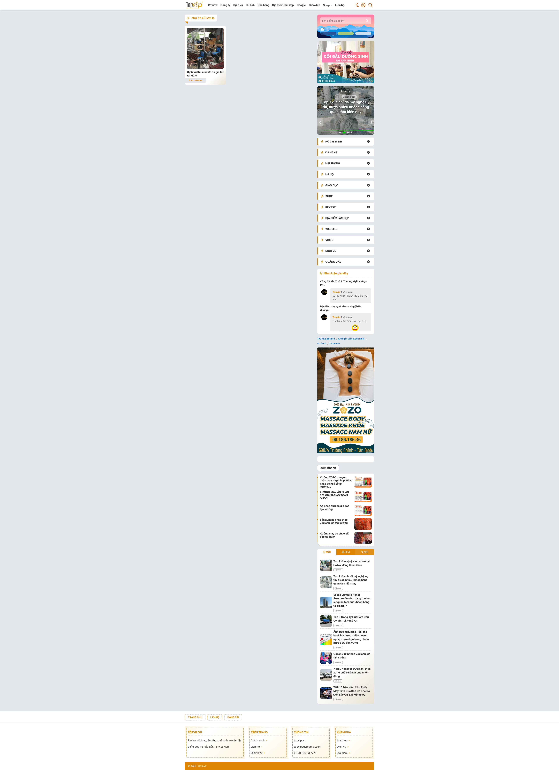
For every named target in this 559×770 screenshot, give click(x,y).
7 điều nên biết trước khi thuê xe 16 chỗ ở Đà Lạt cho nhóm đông (352, 672)
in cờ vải (321, 343)
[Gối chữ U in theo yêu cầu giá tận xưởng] (326, 658)
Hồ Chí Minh (196, 80)
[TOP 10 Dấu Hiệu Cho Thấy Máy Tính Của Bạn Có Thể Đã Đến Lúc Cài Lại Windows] (326, 693)
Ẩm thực (342, 740)
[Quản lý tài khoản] (363, 5)
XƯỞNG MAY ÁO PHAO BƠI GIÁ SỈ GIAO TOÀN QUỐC (334, 495)
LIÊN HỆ (214, 717)
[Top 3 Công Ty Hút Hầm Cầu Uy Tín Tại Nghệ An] (326, 621)
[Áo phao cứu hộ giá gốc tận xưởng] (363, 510)
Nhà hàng (263, 5)
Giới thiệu (257, 752)
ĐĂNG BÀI (233, 717)
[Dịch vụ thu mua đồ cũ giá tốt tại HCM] (205, 67)
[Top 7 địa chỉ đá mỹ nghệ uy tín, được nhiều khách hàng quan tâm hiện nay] (326, 582)
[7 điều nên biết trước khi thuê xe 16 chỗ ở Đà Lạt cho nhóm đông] (326, 675)
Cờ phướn (334, 343)
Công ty (225, 5)
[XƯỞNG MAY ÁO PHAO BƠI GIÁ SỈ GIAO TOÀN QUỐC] (363, 496)
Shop (326, 5)
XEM (347, 552)
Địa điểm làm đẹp (283, 5)
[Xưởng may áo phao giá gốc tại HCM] (363, 538)
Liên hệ (339, 5)
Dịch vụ (238, 5)
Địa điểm (342, 752)
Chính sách (258, 740)
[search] (367, 20)
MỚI (328, 552)
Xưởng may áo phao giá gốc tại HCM (334, 535)
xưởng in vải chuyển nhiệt (351, 338)
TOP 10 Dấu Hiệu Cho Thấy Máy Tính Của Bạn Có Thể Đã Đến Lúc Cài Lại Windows (351, 691)
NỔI (365, 552)
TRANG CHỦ (195, 717)
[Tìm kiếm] (370, 5)
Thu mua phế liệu (326, 338)
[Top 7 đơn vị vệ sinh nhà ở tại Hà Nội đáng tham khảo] (326, 565)
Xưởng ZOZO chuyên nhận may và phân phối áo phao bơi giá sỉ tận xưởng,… (336, 482)
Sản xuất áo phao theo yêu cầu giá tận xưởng (334, 521)
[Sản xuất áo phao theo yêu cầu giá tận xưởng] (363, 524)
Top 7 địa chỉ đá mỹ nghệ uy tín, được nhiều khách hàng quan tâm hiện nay (345, 107)
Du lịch (250, 5)
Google (301, 5)
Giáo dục (314, 5)
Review (212, 5)
